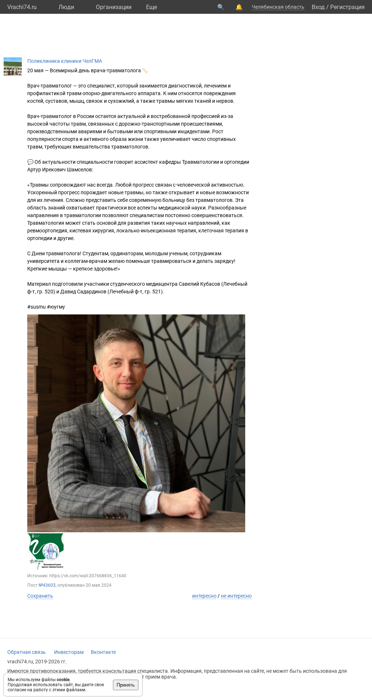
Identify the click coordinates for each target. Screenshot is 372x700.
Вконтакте (103, 652)
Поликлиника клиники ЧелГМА (64, 61)
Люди (66, 7)
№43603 (47, 585)
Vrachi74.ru (22, 7)
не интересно (236, 596)
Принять (126, 685)
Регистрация (347, 7)
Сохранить (40, 596)
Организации (114, 7)
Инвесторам (69, 652)
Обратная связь (26, 652)
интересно (204, 596)
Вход (318, 7)
